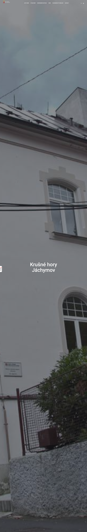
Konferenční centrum (42, 3)
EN (81, 3)
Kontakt (67, 3)
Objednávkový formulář (57, 3)
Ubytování (26, 3)
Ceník (49, 3)
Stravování (33, 3)
